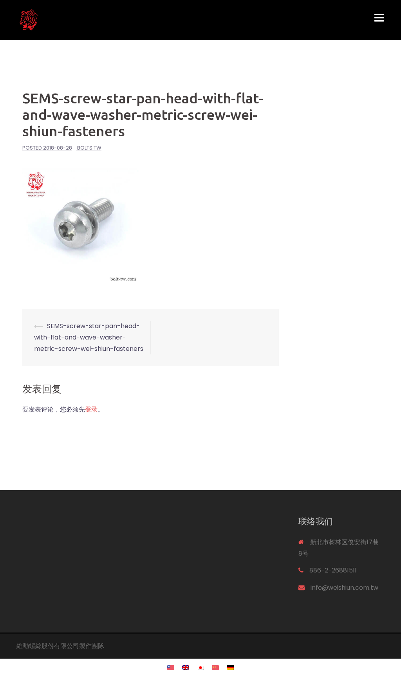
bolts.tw (89, 148)
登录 (91, 409)
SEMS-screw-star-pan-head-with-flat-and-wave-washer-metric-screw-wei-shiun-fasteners (88, 337)
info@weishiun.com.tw (344, 587)
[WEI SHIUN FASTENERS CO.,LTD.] (73, 19)
